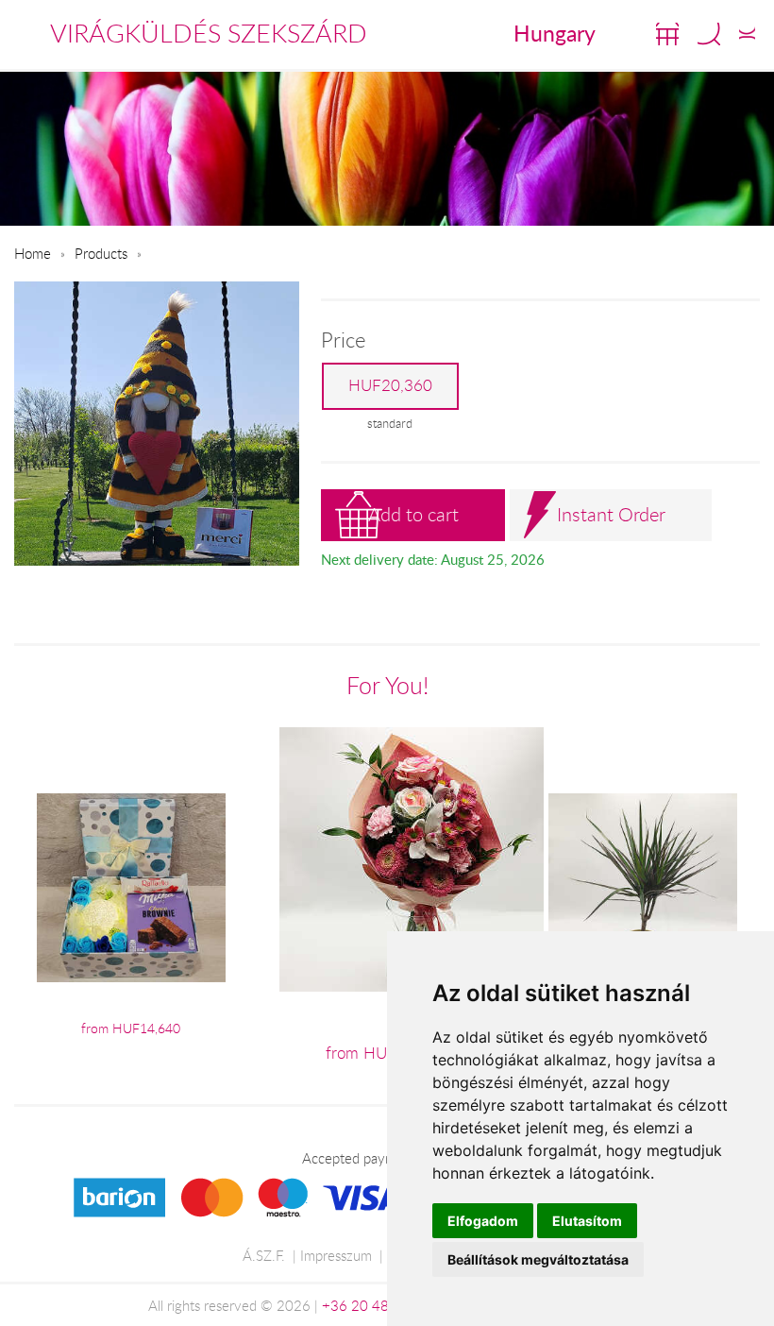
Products (101, 253)
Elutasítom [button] (587, 1221)
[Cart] (667, 34)
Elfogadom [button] (482, 1221)
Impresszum (336, 1255)
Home (32, 253)
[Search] (709, 34)
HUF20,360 (390, 385)
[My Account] (747, 34)
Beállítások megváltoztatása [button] (538, 1259)
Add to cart (413, 514)
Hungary (554, 33)
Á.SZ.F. (264, 1255)
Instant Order (611, 514)
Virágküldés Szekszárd (208, 33)
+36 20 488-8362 (379, 1305)
